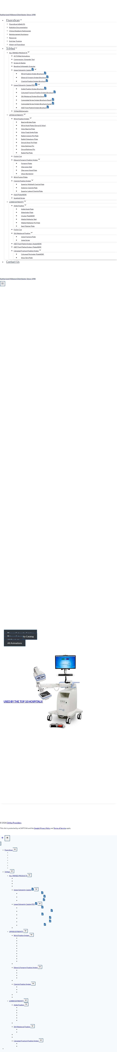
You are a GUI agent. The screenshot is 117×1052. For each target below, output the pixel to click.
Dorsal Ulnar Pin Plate (29, 142)
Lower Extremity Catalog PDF (24, 904)
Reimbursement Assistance (18, 34)
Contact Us (12, 261)
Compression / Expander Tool (24, 59)
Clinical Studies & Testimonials (20, 31)
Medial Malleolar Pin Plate (30, 223)
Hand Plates (20, 195)
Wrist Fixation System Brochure (32, 74)
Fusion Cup (18, 156)
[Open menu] (2, 283)
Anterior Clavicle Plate (29, 188)
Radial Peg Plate (27, 153)
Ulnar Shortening (27, 174)
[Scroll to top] (2, 838)
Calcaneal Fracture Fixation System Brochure (37, 93)
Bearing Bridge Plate (28, 122)
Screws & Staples (20, 63)
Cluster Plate (28, 216)
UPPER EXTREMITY (16, 932)
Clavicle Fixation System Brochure (33, 81)
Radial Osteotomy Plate (29, 139)
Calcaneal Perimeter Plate (32, 254)
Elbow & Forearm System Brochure (33, 77)
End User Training (15, 41)
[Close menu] (0, 843)
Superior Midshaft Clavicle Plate (32, 184)
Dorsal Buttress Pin (28, 149)
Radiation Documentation (18, 27)
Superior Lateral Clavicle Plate (32, 191)
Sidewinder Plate (27, 212)
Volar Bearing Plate (28, 129)
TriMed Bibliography (21, 111)
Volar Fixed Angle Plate (29, 132)
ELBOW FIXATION (21, 526)
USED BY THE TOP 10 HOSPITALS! (23, 701)
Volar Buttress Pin (27, 146)
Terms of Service (60, 828)
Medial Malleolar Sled (29, 219)
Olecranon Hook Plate (29, 170)
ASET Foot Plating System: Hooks (28, 244)
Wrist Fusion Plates (21, 177)
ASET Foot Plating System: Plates (27, 247)
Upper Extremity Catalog (22, 890)
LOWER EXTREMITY (16, 1001)
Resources (12, 38)
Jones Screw (25, 240)
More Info (71, 414)
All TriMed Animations (22, 56)
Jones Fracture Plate (28, 237)
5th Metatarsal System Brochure (32, 96)
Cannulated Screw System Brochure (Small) (36, 100)
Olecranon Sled (26, 167)
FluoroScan (9, 850)
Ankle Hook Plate (27, 209)
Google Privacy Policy (42, 828)
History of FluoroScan (17, 44)
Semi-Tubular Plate (28, 226)
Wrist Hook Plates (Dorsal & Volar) (33, 125)
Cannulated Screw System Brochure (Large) (36, 104)
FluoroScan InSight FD (17, 24)
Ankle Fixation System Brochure (32, 89)
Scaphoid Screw (19, 198)
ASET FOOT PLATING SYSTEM (26, 529)
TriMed (7, 872)
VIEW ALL (96, 502)
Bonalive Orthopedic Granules (24, 66)
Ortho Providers (14, 822)
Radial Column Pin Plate (29, 136)
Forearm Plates (26, 163)
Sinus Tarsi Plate (27, 258)
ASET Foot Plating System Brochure (33, 108)
